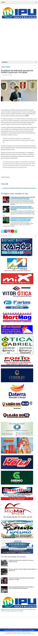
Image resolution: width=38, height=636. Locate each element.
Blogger (32, 630)
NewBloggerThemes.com (27, 633)
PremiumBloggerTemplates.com (12, 633)
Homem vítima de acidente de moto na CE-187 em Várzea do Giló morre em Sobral (22, 197)
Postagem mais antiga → (30, 188)
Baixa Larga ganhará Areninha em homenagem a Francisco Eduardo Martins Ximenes (21, 587)
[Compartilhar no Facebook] (7, 184)
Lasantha (29, 632)
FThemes (14, 632)
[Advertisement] (19, 41)
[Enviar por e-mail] (2, 184)
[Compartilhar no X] (5, 184)
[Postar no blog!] (3, 184)
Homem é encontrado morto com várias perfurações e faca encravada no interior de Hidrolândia (22, 208)
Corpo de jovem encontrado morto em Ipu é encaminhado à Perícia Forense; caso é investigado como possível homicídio (22, 219)
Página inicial (19, 188)
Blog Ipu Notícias (18, 630)
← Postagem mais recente (8, 188)
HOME (3, 66)
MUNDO (8, 66)
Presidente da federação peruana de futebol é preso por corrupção (17, 71)
